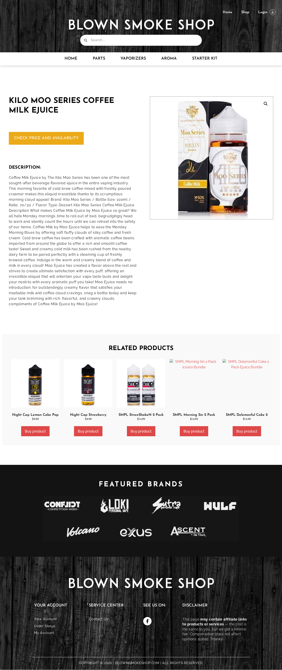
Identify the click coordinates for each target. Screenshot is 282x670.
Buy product (35, 431)
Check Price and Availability (46, 138)
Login (262, 12)
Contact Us (99, 619)
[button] (266, 104)
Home (227, 12)
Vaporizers (133, 59)
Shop (245, 12)
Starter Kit (204, 59)
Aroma (169, 59)
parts (99, 59)
